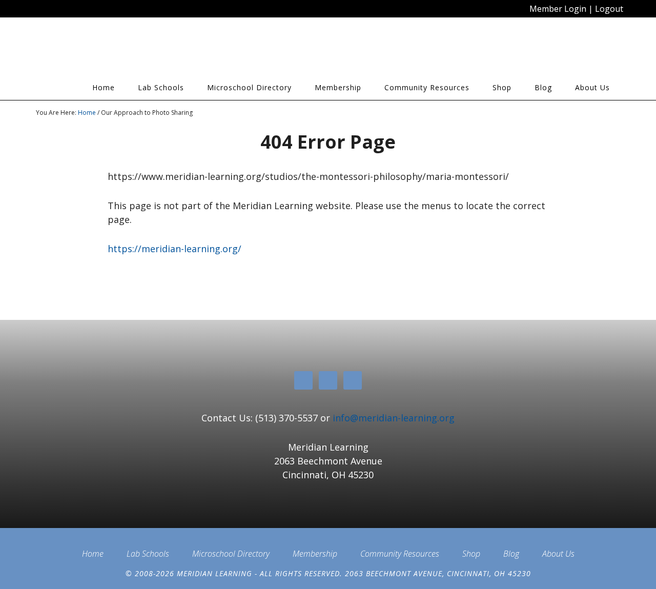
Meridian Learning (128, 50)
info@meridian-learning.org (394, 418)
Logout (609, 8)
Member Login (557, 8)
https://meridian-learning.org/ (174, 248)
